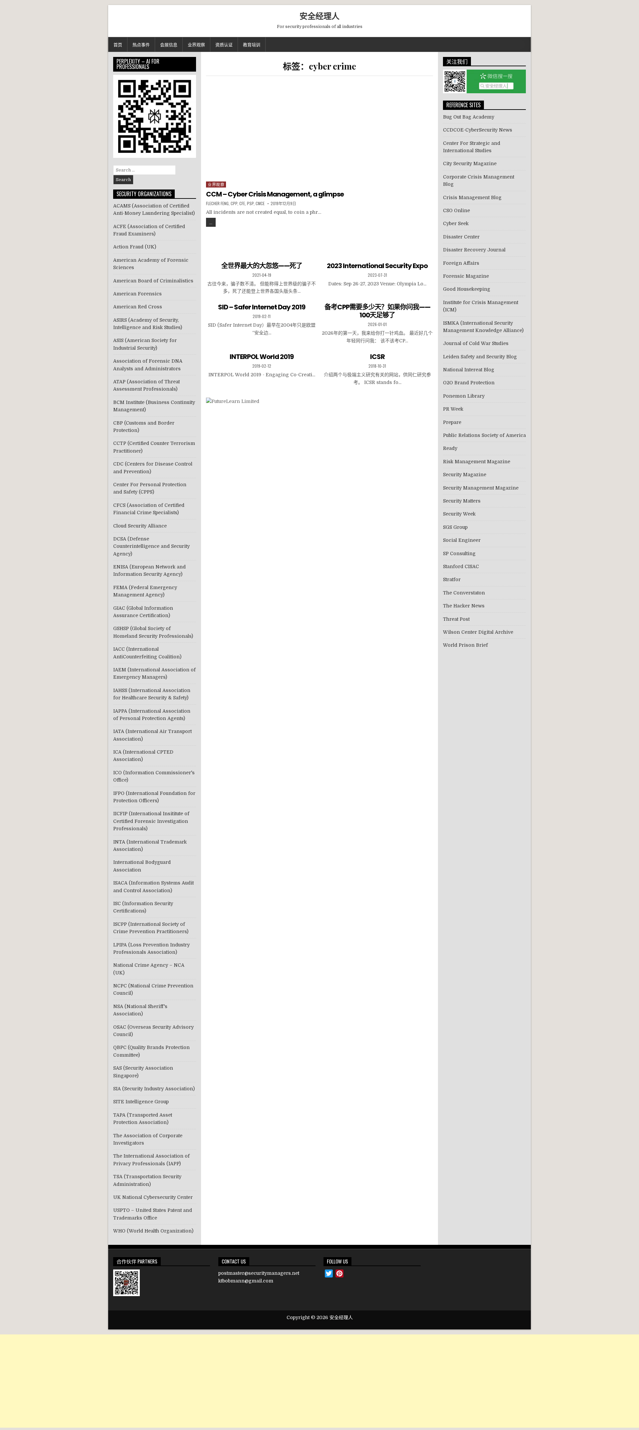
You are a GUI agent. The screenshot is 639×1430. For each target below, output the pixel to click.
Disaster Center (461, 236)
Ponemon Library (464, 396)
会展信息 (168, 44)
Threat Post (456, 619)
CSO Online (456, 210)
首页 (117, 44)
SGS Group (455, 527)
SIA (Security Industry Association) (154, 1088)
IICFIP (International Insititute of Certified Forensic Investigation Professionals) (151, 821)
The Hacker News (464, 605)
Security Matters (462, 501)
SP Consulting (459, 553)
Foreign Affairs (461, 263)
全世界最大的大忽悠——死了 (261, 265)
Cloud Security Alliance (140, 526)
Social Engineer (462, 540)
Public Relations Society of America (484, 435)
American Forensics (137, 293)
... (210, 222)
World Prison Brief (465, 645)
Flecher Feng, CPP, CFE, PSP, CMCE (235, 203)
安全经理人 (319, 15)
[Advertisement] (319, 131)
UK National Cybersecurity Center (153, 1197)
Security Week (459, 514)
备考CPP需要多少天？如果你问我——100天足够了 (377, 311)
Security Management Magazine (481, 488)
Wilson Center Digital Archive (478, 632)
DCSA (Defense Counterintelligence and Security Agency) (151, 546)
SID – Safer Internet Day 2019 (261, 307)
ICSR (377, 356)
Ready (450, 448)
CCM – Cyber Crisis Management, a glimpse (275, 194)
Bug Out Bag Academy (468, 117)
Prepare (452, 422)
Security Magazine (464, 474)
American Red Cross (137, 306)
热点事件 (141, 44)
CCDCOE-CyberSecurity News (477, 130)
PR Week (453, 409)
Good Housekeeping (466, 289)
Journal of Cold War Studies (476, 343)
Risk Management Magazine (476, 461)
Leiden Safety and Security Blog (480, 356)
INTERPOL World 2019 (262, 356)
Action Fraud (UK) (134, 246)
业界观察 (196, 44)
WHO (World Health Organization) (153, 1231)
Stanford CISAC (461, 566)
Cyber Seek (456, 223)
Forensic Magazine (466, 276)
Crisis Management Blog (472, 197)
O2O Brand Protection (469, 382)
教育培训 (251, 44)
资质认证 (224, 44)
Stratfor (452, 579)
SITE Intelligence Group (141, 1101)
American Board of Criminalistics (153, 280)
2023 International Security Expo (377, 265)
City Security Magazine (470, 163)
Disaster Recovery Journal (474, 249)
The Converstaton (464, 592)
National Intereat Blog (468, 369)
